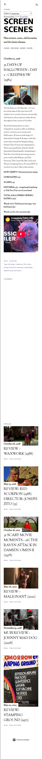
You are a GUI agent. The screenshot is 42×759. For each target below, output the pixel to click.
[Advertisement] (21, 354)
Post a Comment (15, 459)
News (23, 48)
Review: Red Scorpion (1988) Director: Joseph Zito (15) (20, 496)
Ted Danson (17, 270)
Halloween (20, 267)
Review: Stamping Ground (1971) (16, 715)
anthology (11, 264)
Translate (24, 16)
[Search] (36, 4)
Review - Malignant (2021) (20, 594)
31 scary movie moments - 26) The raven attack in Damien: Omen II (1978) (21, 545)
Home (6, 48)
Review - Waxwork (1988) (18, 451)
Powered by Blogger (22, 740)
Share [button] (6, 261)
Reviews (15, 48)
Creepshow (19, 264)
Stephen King (8, 270)
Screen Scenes (18, 26)
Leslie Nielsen (28, 267)
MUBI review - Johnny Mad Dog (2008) (20, 638)
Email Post (13, 261)
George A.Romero (10, 267)
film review (27, 264)
